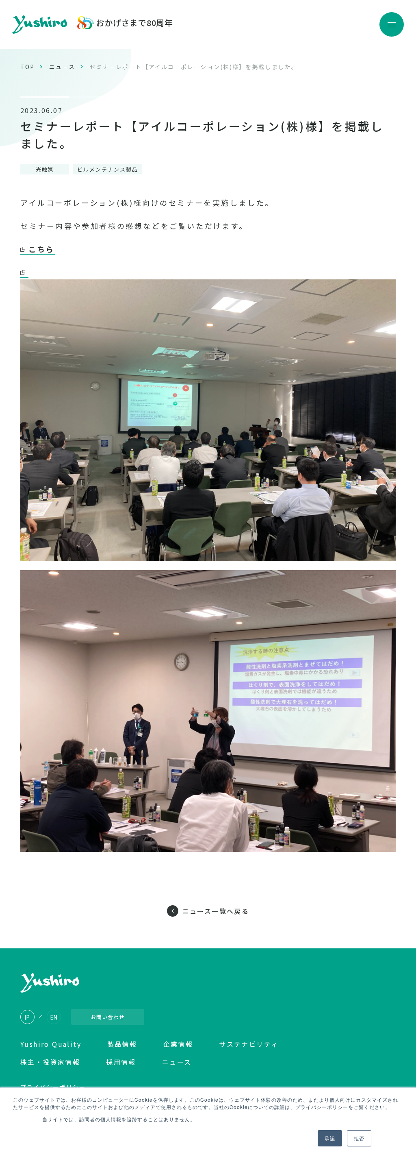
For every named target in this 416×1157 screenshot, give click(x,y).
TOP (27, 67)
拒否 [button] (359, 1138)
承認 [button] (330, 1138)
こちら (41, 249)
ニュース (62, 67)
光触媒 (45, 169)
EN (54, 1017)
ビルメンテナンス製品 (107, 169)
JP (27, 1017)
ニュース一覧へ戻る (215, 911)
